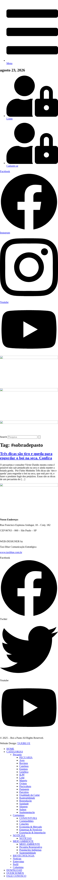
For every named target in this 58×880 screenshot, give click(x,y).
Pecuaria (17, 754)
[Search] (39, 437)
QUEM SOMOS (15, 873)
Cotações (24, 824)
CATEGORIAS (14, 751)
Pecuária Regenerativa (30, 847)
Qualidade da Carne (29, 795)
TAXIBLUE (23, 743)
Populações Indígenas (30, 850)
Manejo (23, 780)
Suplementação (27, 812)
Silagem (23, 806)
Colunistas (18, 867)
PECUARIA (26, 757)
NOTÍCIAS (19, 835)
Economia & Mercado (30, 826)
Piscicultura (25, 786)
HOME (10, 748)
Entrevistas (18, 861)
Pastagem (24, 789)
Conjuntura (18, 815)
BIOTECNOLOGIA (23, 855)
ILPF (22, 774)
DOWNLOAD (14, 870)
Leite (21, 777)
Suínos (22, 809)
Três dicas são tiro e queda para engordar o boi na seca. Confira (26, 456)
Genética (23, 772)
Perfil (15, 864)
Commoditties (26, 821)
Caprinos (24, 766)
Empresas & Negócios (30, 829)
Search (3, 437)
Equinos (23, 769)
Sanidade (24, 803)
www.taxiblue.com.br (11, 552)
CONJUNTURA (28, 818)
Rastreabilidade (27, 798)
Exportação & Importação (32, 832)
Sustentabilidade (27, 852)
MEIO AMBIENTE (23, 841)
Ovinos (23, 783)
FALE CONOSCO (16, 876)
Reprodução (25, 800)
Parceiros (24, 792)
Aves (21, 760)
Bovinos (23, 763)
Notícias (17, 858)
